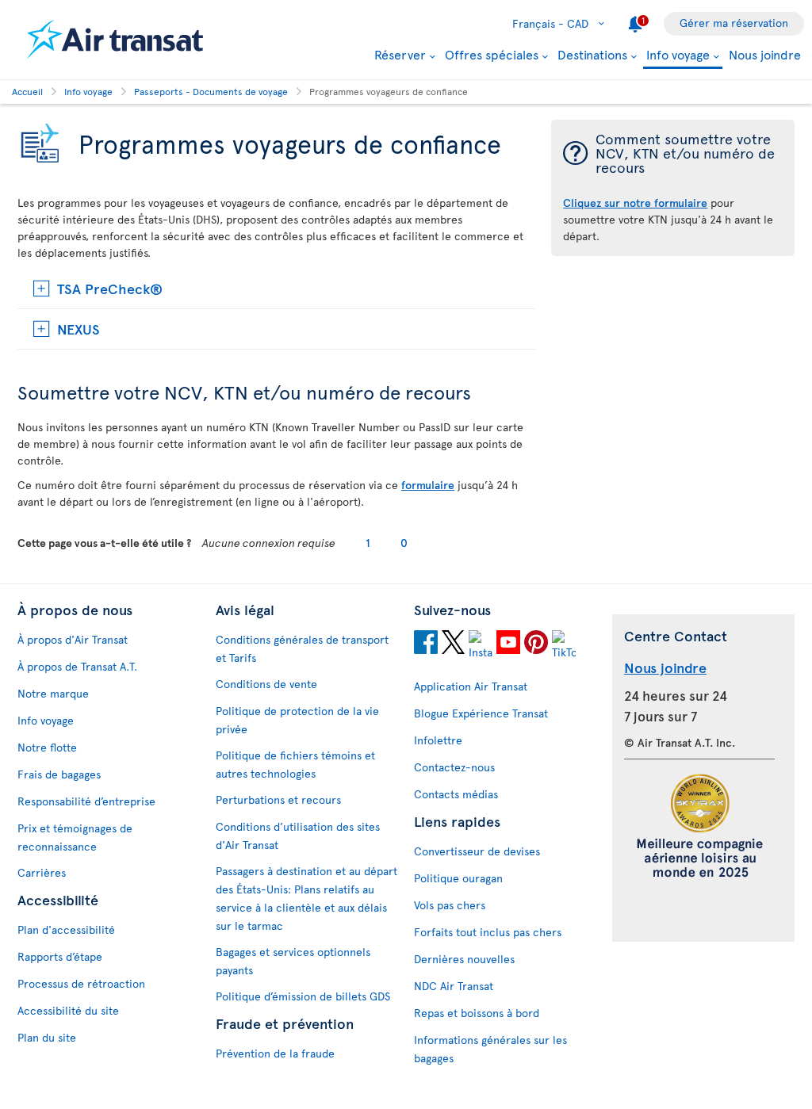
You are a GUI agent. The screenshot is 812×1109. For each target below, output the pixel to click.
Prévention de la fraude (275, 1053)
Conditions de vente (266, 683)
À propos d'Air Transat (72, 639)
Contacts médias (456, 793)
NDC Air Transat (453, 985)
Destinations (592, 54)
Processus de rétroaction (81, 983)
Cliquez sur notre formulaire (635, 202)
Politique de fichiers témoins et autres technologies (295, 764)
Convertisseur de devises (477, 851)
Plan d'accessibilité (66, 929)
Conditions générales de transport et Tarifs (302, 648)
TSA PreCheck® (110, 288)
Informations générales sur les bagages (490, 1048)
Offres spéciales (492, 54)
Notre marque (53, 693)
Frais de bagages (59, 774)
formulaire (427, 484)
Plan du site (46, 1037)
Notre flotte (47, 747)
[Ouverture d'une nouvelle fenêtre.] (426, 644)
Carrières (41, 872)
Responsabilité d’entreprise (86, 801)
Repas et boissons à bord (476, 1012)
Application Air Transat (470, 686)
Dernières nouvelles (464, 958)
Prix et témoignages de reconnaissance (74, 837)
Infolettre (438, 740)
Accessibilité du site (68, 1010)
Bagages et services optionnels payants (293, 960)
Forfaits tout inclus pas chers (487, 931)
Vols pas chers (449, 904)
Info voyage (678, 55)
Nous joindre (765, 54)
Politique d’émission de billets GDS (303, 996)
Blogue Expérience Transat (481, 713)
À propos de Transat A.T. (77, 666)
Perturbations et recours (278, 799)
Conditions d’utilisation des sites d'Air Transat (298, 835)
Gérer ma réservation (734, 22)
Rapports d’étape (59, 956)
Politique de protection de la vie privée (297, 719)
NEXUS (78, 328)
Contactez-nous (454, 766)
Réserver (400, 54)
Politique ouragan (458, 877)
